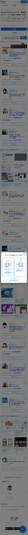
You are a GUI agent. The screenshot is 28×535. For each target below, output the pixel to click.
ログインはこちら (14, 278)
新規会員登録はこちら (14, 280)
